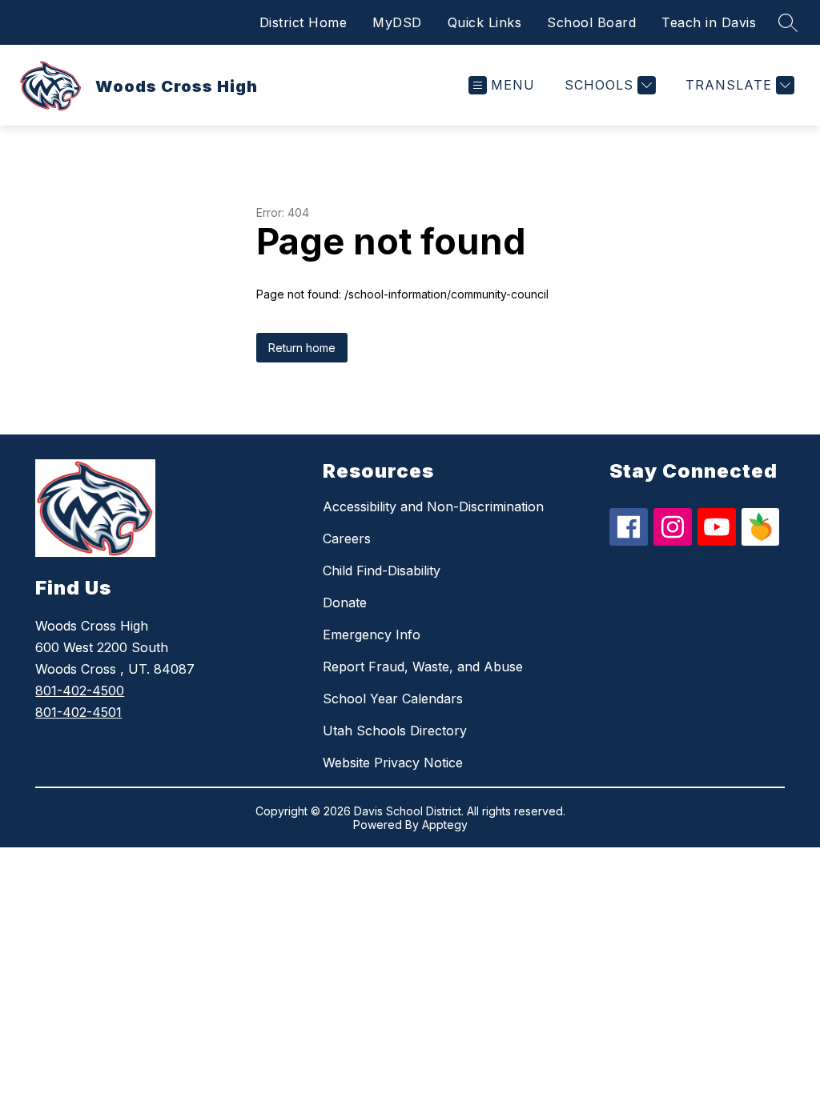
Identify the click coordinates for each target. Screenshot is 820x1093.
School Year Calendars (393, 699)
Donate (345, 603)
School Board (591, 22)
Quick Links (485, 22)
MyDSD (397, 22)
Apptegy (445, 824)
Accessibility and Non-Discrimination (433, 506)
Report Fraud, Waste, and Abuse (423, 667)
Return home (302, 347)
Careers (347, 538)
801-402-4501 (78, 712)
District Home (303, 22)
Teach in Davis (708, 22)
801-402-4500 (79, 691)
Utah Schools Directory (395, 731)
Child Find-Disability (381, 571)
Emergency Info (371, 635)
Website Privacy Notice (393, 763)
